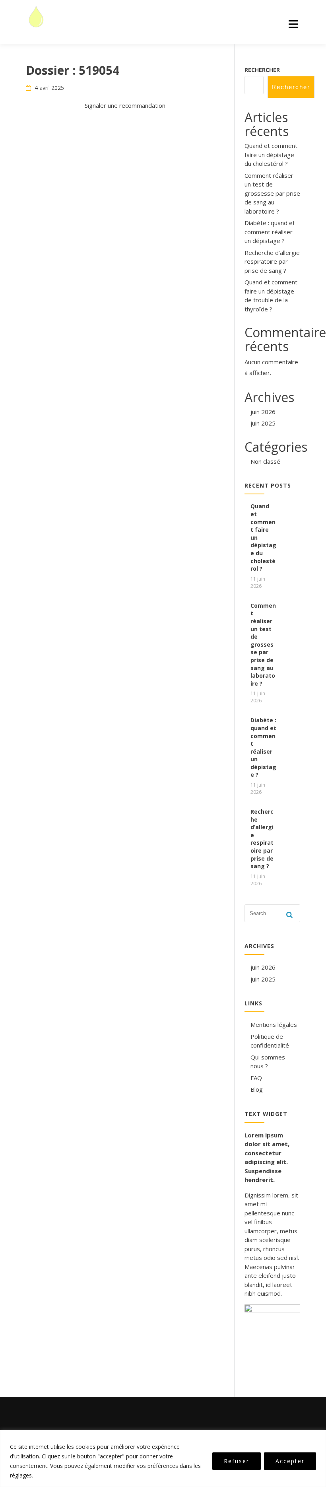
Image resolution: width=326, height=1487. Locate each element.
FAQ (256, 1078)
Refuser (236, 1461)
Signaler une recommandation (125, 105)
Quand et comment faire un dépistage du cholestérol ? (270, 154)
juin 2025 (263, 423)
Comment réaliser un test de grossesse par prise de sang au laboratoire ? (272, 193)
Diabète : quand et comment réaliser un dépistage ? (269, 232)
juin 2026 (263, 412)
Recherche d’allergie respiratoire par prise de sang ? (272, 261)
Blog (256, 1089)
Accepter (290, 1461)
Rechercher (262, 70)
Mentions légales (273, 1024)
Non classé (265, 461)
